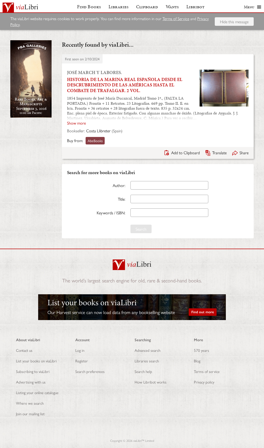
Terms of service (207, 371)
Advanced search (147, 350)
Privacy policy (204, 382)
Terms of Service (175, 18)
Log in (79, 350)
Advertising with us (31, 382)
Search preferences (90, 371)
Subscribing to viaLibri (33, 371)
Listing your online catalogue (37, 392)
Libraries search (147, 360)
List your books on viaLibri (36, 360)
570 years (201, 350)
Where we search (30, 403)
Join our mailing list (30, 413)
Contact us (24, 350)
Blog (197, 360)
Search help (143, 371)
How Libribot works (151, 382)
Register (81, 360)
